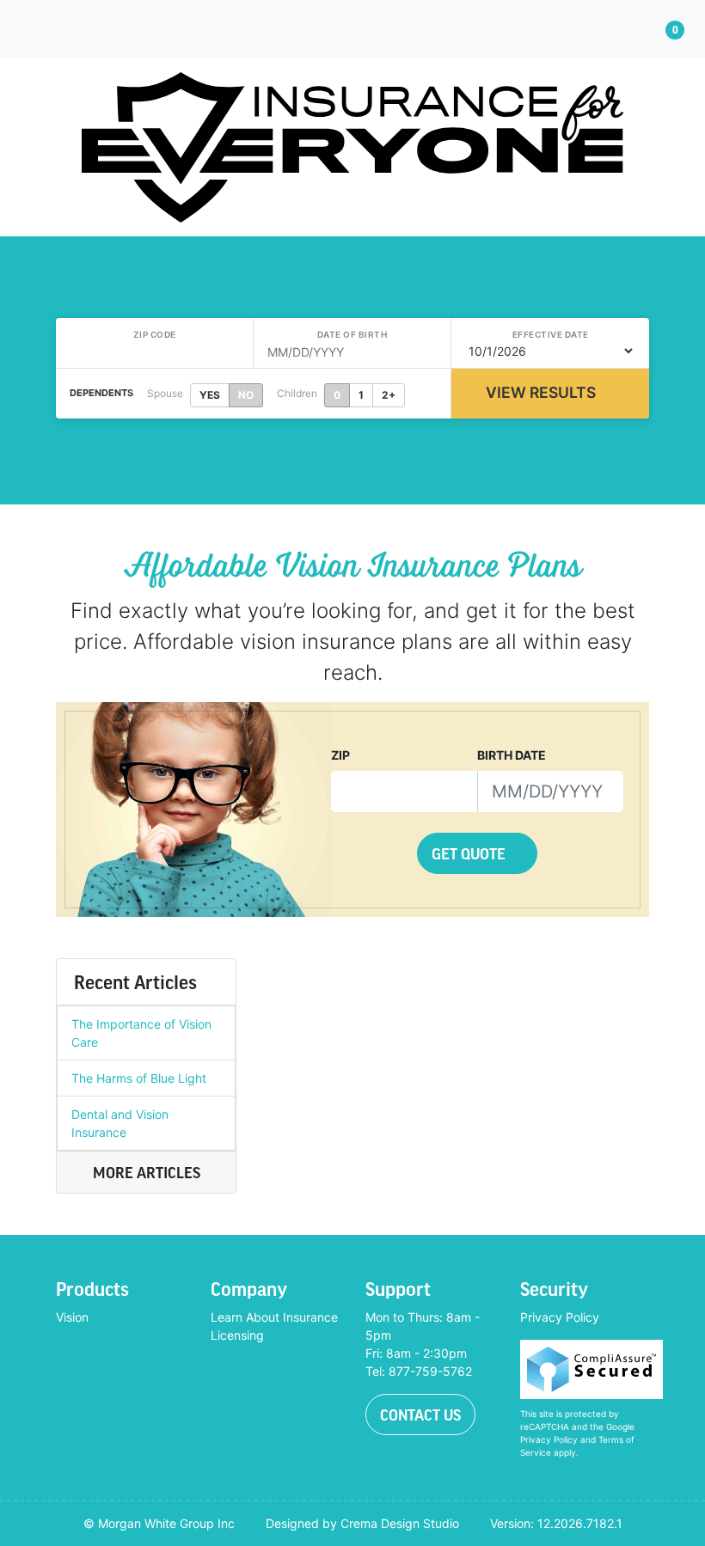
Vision (72, 1317)
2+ (388, 394)
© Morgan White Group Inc (159, 1523)
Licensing (237, 1335)
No (246, 394)
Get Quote (470, 853)
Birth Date (511, 755)
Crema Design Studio (399, 1523)
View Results (541, 392)
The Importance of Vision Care (141, 1033)
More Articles (146, 1172)
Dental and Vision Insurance (120, 1123)
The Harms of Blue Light (138, 1078)
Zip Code (154, 334)
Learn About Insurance (274, 1317)
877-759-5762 (430, 1371)
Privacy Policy (559, 1317)
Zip (340, 755)
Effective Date (550, 334)
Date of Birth (352, 334)
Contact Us (420, 1414)
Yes (209, 394)
